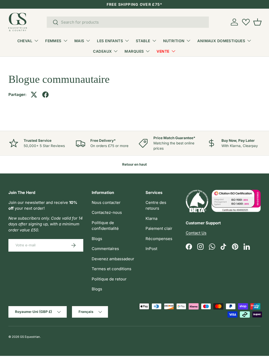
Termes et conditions (111, 268)
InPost (151, 248)
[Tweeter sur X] (34, 94)
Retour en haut (134, 164)
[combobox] (128, 22)
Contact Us (196, 232)
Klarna (151, 218)
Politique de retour (109, 278)
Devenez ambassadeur (113, 258)
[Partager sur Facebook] (45, 94)
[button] (257, 22)
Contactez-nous (107, 212)
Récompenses (159, 238)
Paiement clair (159, 228)
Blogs (97, 238)
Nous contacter (106, 202)
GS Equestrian (30, 337)
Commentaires (105, 248)
